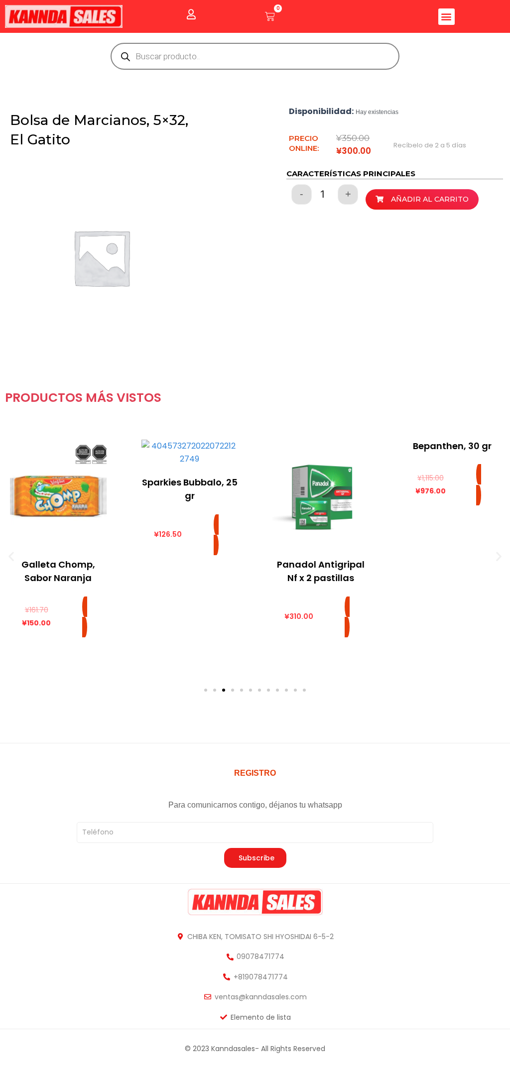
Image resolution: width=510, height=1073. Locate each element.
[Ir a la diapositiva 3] (223, 690)
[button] (446, 16)
